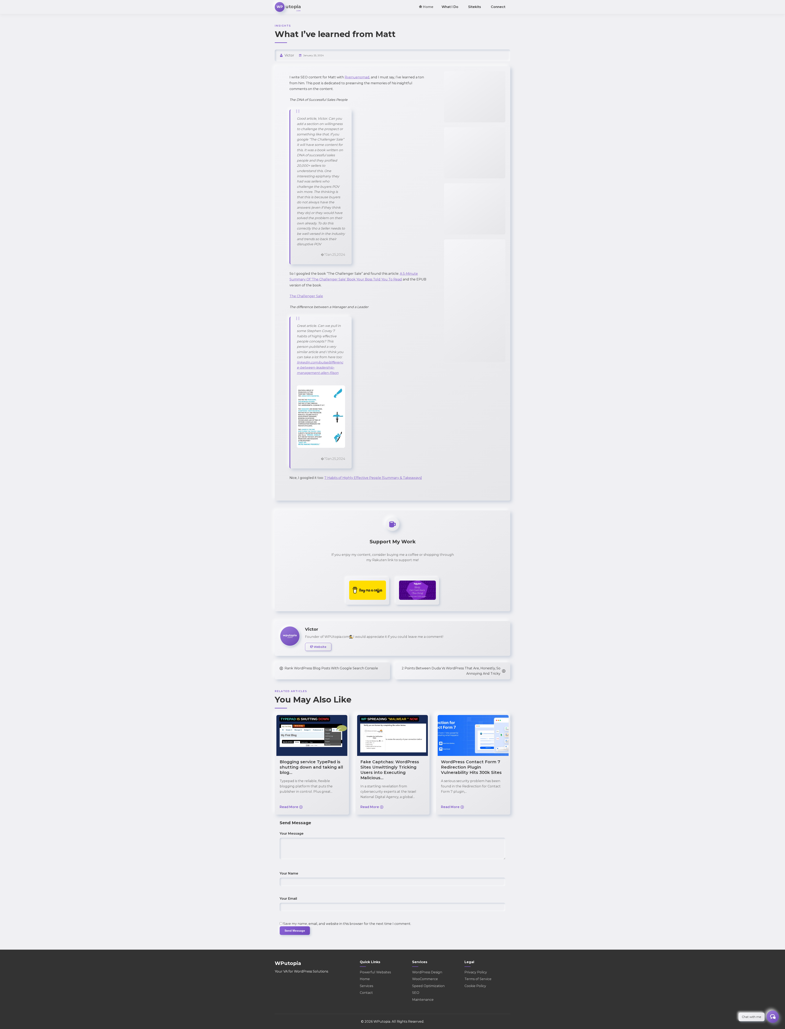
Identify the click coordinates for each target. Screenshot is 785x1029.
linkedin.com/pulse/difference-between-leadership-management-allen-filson (320, 367)
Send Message (295, 930)
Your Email (288, 899)
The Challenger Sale (306, 296)
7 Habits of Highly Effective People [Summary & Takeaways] (373, 478)
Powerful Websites (375, 972)
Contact (366, 993)
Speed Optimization (428, 986)
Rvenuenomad (357, 77)
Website (319, 647)
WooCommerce (425, 979)
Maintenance (423, 1000)
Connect (498, 7)
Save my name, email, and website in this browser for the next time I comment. (347, 924)
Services (366, 986)
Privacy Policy (475, 972)
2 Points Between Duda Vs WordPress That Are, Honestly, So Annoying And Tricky (451, 670)
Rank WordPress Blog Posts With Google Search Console (331, 668)
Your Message (292, 833)
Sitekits (474, 7)
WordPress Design (427, 972)
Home (427, 7)
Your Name (289, 873)
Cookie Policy (475, 986)
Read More (289, 807)
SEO (415, 993)
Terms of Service (477, 979)
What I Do (450, 7)
